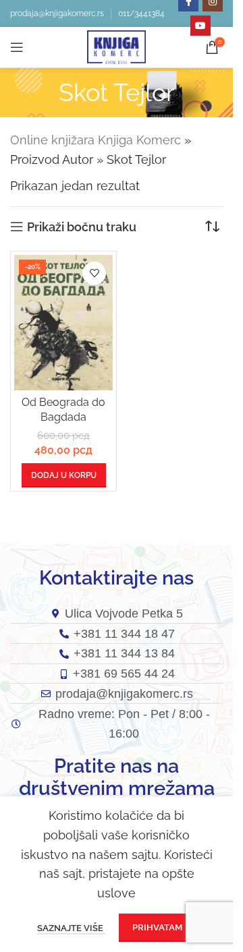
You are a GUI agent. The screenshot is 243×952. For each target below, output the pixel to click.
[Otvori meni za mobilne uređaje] (16, 47)
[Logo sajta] (116, 46)
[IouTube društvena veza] (200, 26)
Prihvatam (157, 927)
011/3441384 (141, 13)
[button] (64, 475)
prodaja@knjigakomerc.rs (57, 13)
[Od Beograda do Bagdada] (63, 322)
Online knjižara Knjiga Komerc (95, 140)
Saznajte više (71, 928)
